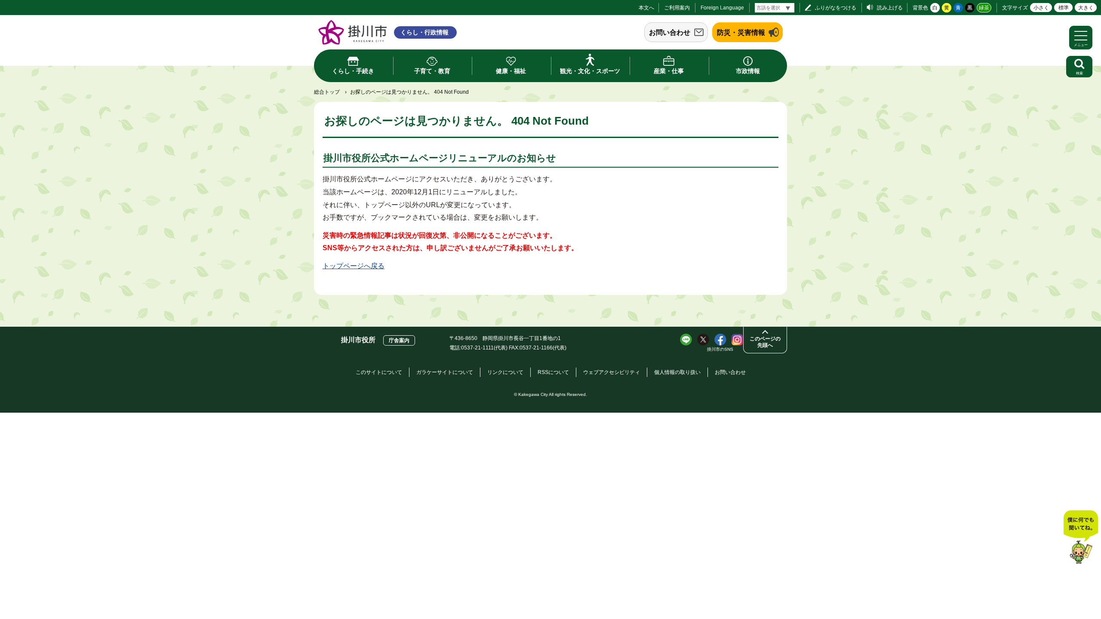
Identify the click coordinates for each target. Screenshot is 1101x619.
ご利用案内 (677, 8)
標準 (1063, 8)
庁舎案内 (399, 340)
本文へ (646, 8)
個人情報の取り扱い (677, 372)
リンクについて (505, 372)
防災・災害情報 (741, 32)
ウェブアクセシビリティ (611, 372)
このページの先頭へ (765, 342)
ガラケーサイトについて (444, 372)
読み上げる (890, 8)
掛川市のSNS (720, 349)
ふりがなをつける (835, 8)
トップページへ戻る (353, 266)
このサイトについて (379, 372)
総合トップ (327, 92)
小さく (1041, 8)
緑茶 (984, 8)
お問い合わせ (669, 32)
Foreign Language (722, 8)
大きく (1086, 8)
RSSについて (553, 372)
